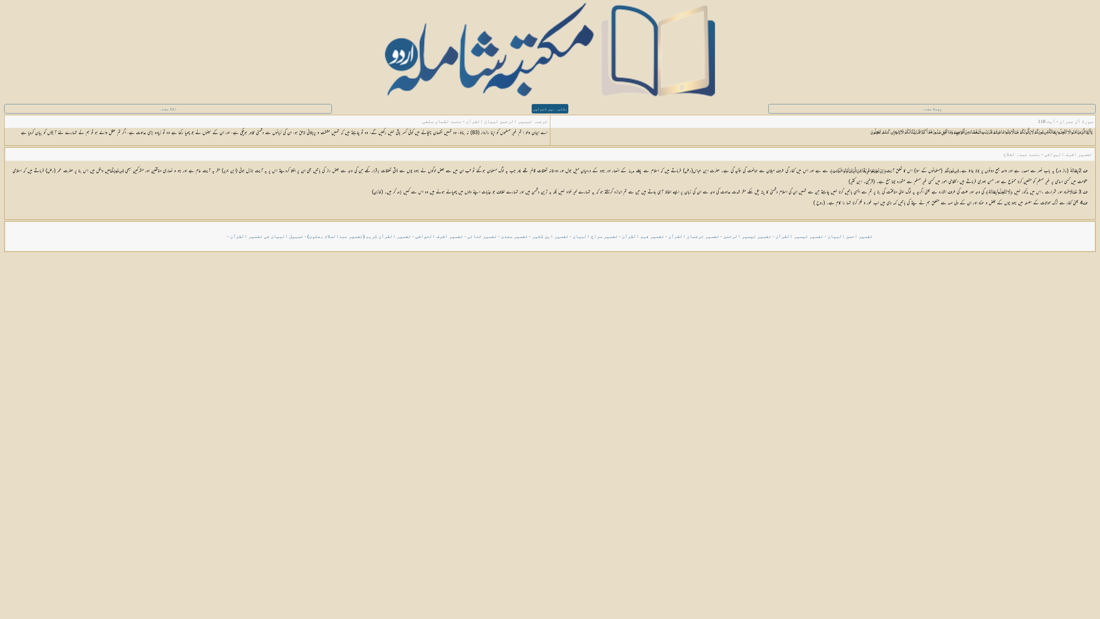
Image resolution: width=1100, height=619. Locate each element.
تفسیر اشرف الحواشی (439, 236)
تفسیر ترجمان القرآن (693, 236)
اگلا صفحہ (168, 109)
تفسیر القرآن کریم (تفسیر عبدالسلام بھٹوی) (359, 236)
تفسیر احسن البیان (850, 236)
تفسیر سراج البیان (595, 236)
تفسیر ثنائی (482, 236)
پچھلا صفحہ (932, 109)
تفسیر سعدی (514, 236)
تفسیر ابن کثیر (550, 236)
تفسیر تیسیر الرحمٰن (747, 236)
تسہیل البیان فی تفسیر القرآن (266, 236)
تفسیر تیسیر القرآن (799, 236)
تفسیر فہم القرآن (643, 236)
